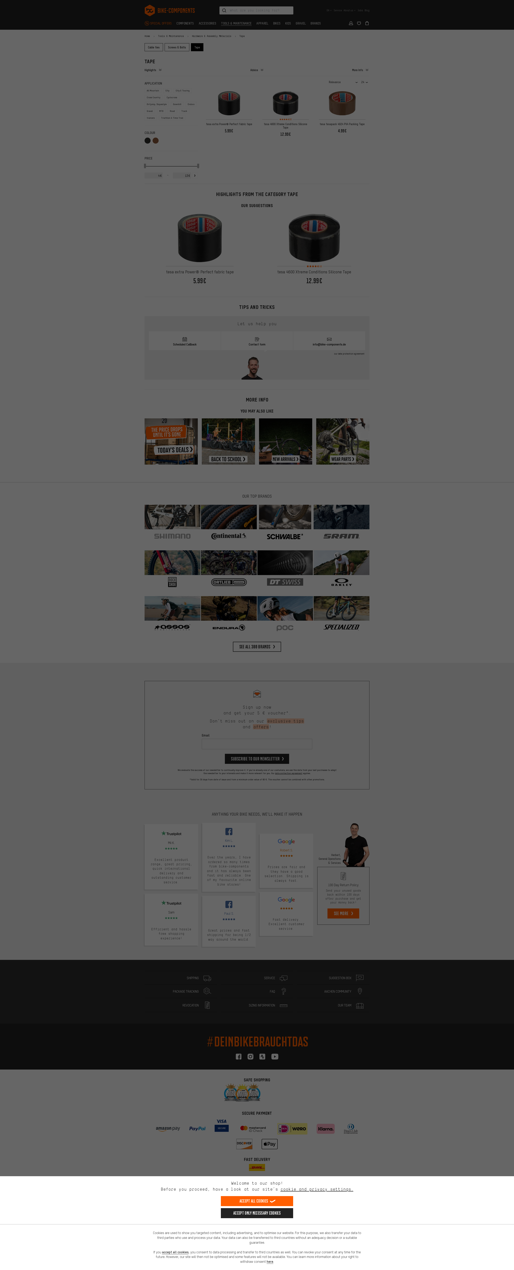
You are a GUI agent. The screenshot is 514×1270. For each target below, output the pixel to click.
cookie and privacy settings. (316, 1189)
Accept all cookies (254, 1201)
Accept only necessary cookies (257, 1213)
